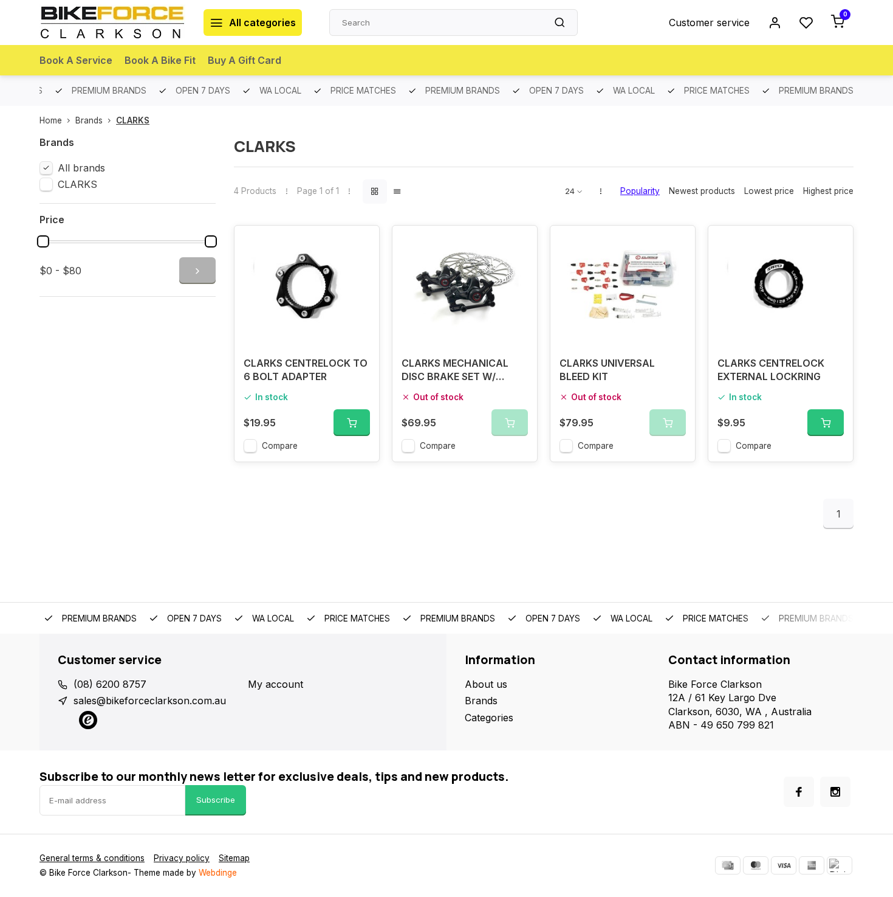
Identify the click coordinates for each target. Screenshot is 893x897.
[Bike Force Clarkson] (112, 22)
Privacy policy (182, 858)
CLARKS (132, 120)
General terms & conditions (92, 858)
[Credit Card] (728, 865)
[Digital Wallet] (839, 865)
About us (486, 684)
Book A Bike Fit (160, 60)
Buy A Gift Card (244, 60)
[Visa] (783, 865)
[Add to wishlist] (361, 244)
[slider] (43, 241)
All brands (81, 168)
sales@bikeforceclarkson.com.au (150, 700)
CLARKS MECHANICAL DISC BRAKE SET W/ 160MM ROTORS (455, 371)
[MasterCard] (755, 865)
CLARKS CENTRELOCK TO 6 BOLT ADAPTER (306, 370)
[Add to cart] (352, 422)
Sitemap (234, 858)
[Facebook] (799, 792)
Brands (89, 120)
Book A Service (75, 60)
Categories (489, 718)
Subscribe (215, 800)
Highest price (828, 191)
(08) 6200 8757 (110, 684)
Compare (280, 446)
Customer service (709, 22)
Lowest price (769, 191)
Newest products (702, 191)
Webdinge (218, 873)
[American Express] (811, 865)
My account (275, 684)
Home (50, 120)
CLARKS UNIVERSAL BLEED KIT (607, 370)
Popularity (640, 191)
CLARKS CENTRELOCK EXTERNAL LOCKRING (770, 370)
